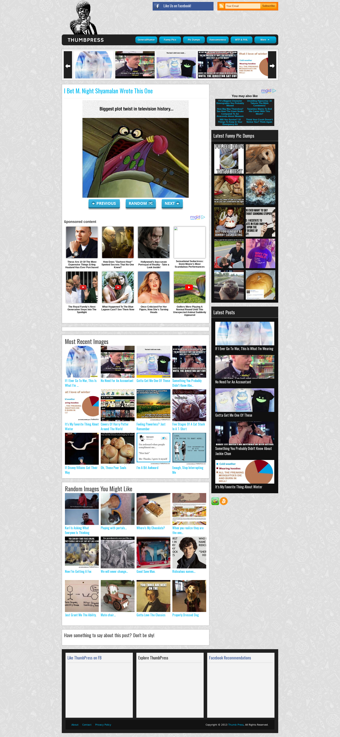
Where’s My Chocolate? (151, 528)
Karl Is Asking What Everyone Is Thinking (77, 530)
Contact (86, 724)
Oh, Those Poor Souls (113, 467)
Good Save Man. (146, 571)
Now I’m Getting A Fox (78, 571)
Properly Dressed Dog (185, 615)
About (75, 724)
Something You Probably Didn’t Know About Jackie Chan (243, 451)
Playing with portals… (114, 528)
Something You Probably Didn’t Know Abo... (186, 383)
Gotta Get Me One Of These (153, 380)
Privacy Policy (103, 724)
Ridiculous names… (183, 571)
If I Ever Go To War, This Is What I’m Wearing (244, 348)
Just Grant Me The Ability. (80, 615)
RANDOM (138, 203)
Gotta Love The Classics (151, 615)
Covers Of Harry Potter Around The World (115, 426)
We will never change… (114, 571)
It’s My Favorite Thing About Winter (238, 486)
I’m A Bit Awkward (147, 467)
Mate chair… (108, 615)
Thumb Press (236, 724)
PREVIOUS (106, 203)
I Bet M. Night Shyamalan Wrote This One (108, 90)
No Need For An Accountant (117, 380)
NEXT (170, 203)
